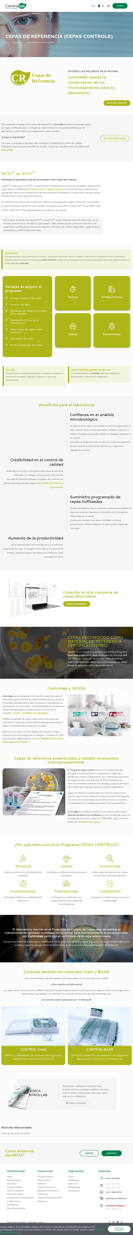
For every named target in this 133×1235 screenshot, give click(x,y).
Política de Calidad (15, 1194)
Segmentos (42, 1201)
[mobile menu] (93, 6)
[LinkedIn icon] (113, 1222)
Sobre (9, 1176)
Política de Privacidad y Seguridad (22, 1222)
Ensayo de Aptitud (45, 1176)
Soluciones (18, 42)
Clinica (71, 1176)
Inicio (7, 42)
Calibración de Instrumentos (50, 1197)
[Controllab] (15, 6)
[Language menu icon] (108, 6)
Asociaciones (12, 1205)
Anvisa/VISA (7, 149)
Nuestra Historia (14, 1180)
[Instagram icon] (121, 1222)
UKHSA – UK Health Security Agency (30, 713)
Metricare (42, 1183)
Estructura (11, 1183)
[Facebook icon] (109, 1222)
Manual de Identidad (16, 1208)
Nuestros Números (15, 1190)
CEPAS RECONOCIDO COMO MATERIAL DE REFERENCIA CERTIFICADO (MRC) (95, 642)
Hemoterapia (73, 1180)
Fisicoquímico (74, 1190)
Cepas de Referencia (46, 1187)
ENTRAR (120, 6)
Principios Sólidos (14, 1187)
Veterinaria (73, 1183)
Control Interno (44, 1180)
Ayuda (41, 1222)
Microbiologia (74, 1187)
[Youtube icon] (117, 1222)
